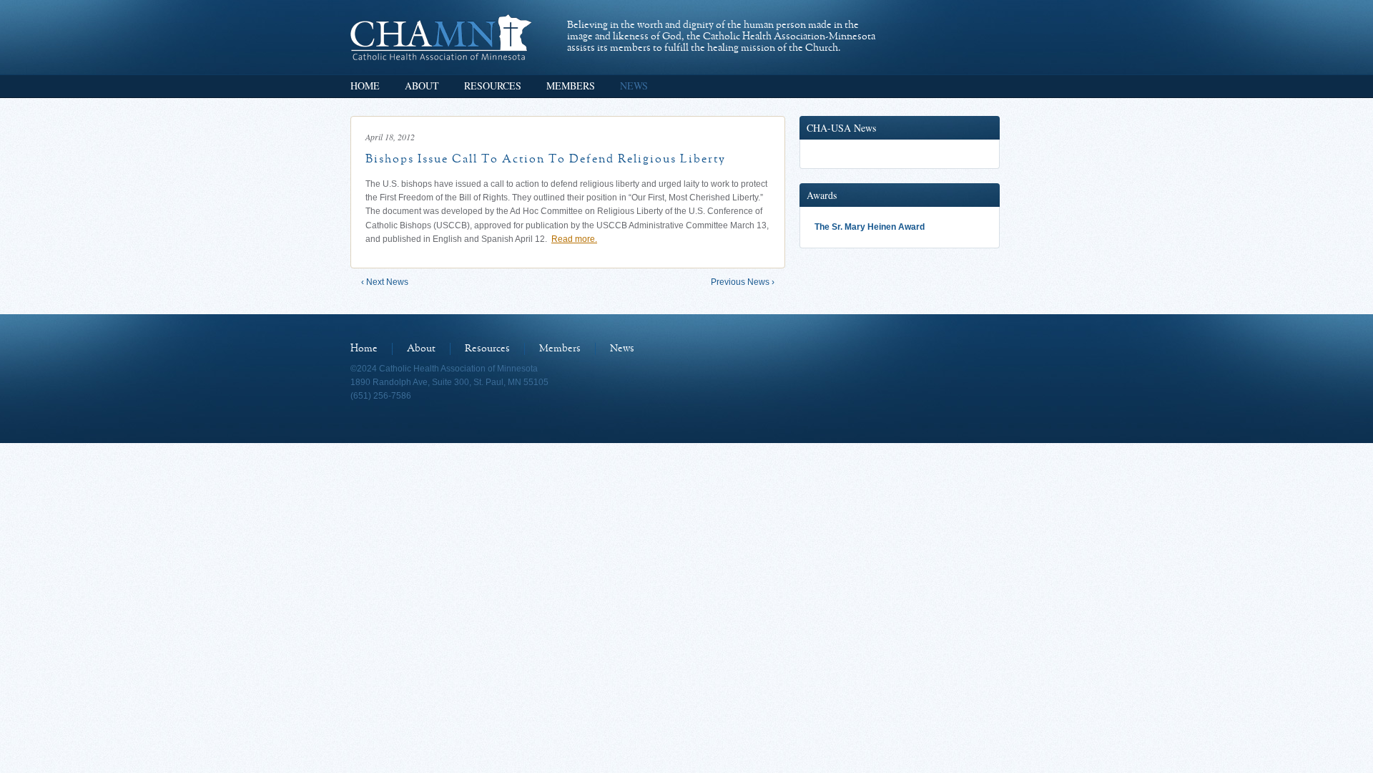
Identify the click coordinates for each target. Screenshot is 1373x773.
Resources (492, 85)
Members (570, 85)
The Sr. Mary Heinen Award (870, 227)
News (634, 85)
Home (365, 85)
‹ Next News (384, 282)
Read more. (574, 239)
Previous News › (742, 282)
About (422, 85)
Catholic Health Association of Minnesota (440, 37)
